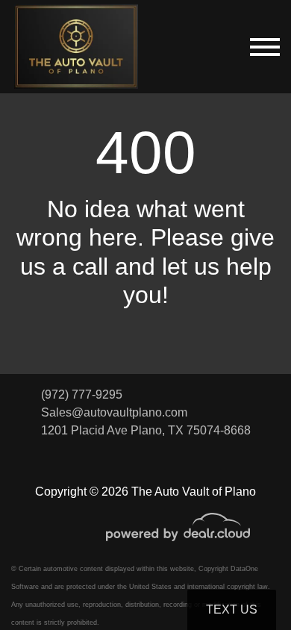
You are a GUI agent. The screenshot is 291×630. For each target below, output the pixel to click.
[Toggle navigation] (265, 46)
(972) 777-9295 (81, 394)
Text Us (231, 609)
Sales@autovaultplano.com (114, 412)
